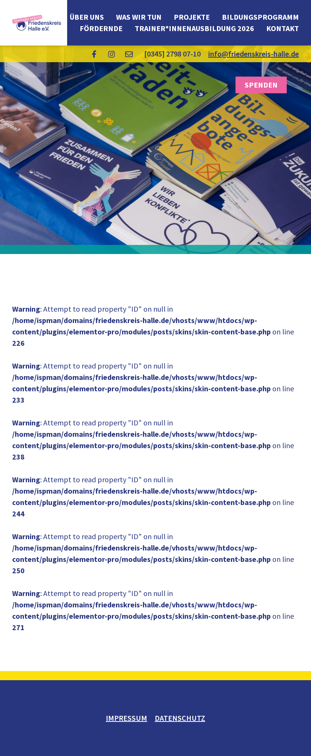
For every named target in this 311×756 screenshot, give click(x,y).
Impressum (126, 718)
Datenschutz (180, 718)
